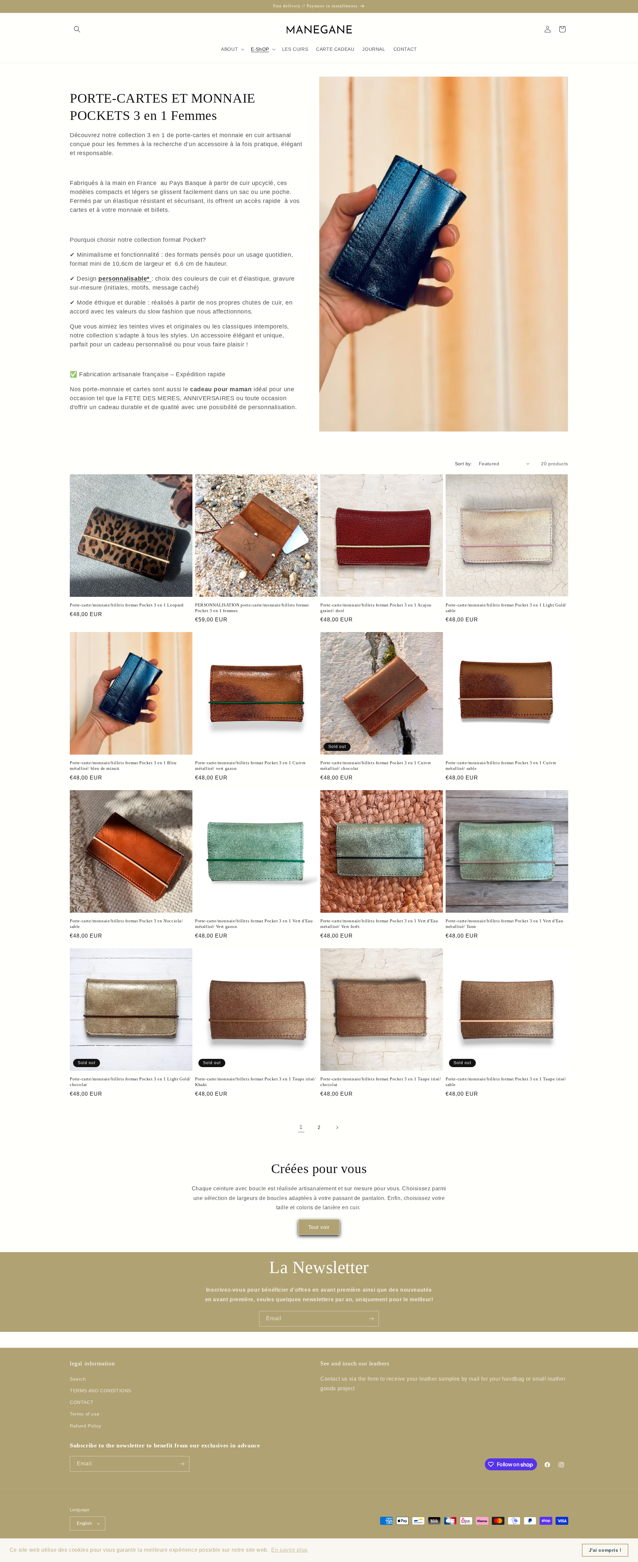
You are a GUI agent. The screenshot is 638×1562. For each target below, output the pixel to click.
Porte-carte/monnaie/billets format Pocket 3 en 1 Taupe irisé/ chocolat (380, 1081)
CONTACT (81, 1402)
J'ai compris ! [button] (605, 1550)
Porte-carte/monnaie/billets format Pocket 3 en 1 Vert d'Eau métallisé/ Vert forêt (379, 923)
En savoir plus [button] (289, 1550)
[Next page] (337, 1127)
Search (78, 1379)
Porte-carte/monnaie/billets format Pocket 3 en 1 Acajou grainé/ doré (376, 607)
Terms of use (84, 1414)
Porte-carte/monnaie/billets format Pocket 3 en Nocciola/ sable (126, 923)
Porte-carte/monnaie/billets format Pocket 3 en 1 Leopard (127, 604)
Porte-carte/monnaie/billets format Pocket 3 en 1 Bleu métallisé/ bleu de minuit (123, 765)
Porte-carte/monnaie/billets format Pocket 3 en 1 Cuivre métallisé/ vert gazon (250, 765)
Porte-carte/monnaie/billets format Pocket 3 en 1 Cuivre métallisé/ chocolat (375, 765)
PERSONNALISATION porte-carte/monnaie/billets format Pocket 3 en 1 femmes (252, 607)
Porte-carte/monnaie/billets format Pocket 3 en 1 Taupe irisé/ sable (506, 1081)
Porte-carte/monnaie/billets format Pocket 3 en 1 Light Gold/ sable (506, 607)
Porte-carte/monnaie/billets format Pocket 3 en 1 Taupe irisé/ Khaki (255, 1081)
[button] (77, 29)
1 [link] (301, 1127)
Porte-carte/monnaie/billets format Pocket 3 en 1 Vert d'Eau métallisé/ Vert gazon (254, 923)
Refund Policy (85, 1425)
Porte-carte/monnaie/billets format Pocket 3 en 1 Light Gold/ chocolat (130, 1081)
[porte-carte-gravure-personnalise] (151, 278)
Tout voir (319, 1227)
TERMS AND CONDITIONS (100, 1390)
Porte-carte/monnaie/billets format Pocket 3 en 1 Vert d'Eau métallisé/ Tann (504, 923)
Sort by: (463, 463)
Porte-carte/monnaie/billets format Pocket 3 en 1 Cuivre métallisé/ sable (501, 765)
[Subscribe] (371, 1319)
